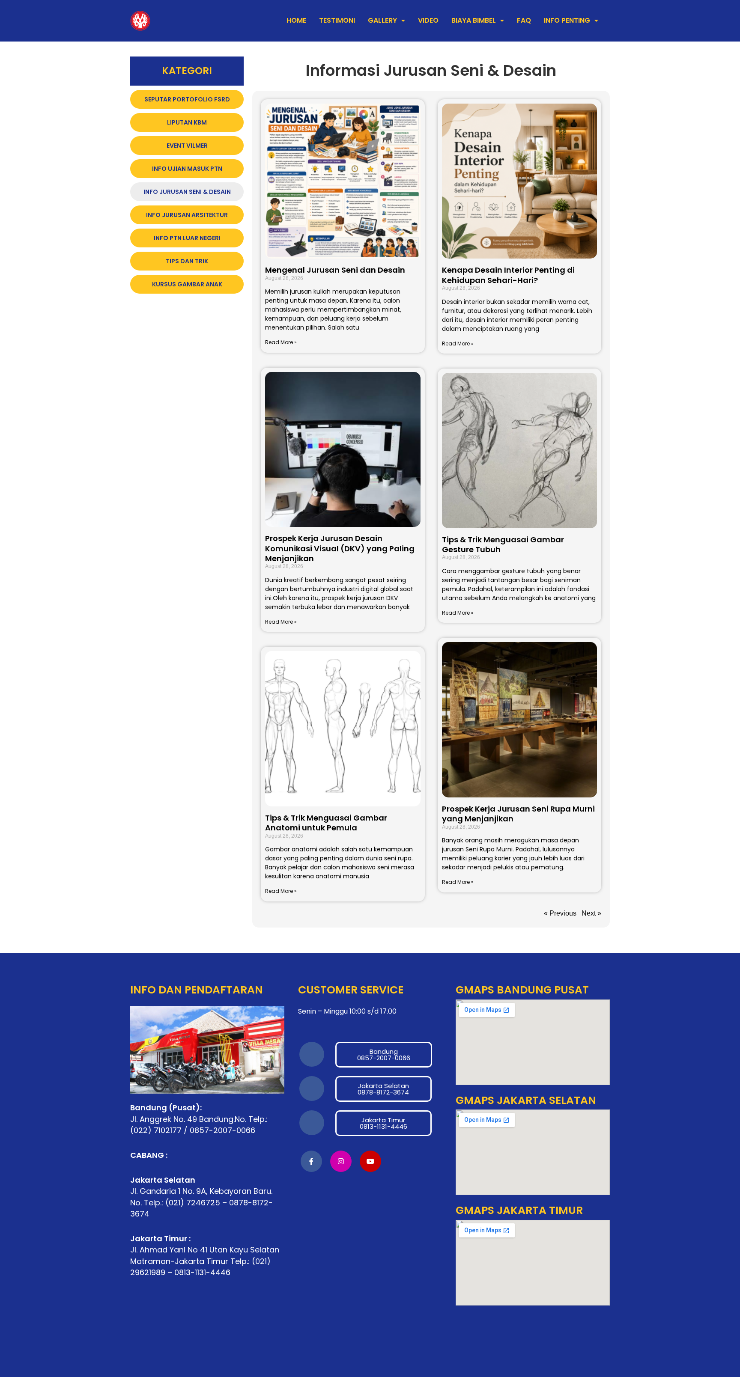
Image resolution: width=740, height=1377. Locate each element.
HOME (296, 20)
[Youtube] (370, 1161)
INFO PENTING (567, 20)
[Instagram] (341, 1161)
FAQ (524, 20)
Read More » (281, 342)
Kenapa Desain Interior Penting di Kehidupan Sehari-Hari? (508, 275)
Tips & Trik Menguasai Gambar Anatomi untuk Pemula (326, 822)
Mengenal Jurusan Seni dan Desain (335, 270)
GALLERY (382, 20)
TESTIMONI (337, 20)
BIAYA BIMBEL (473, 20)
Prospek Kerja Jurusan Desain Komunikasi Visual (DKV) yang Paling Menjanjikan (340, 548)
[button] (386, 20)
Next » (591, 913)
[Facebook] (311, 1161)
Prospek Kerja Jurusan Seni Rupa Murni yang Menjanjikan (518, 813)
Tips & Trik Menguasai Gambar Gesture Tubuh (503, 544)
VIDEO (428, 20)
